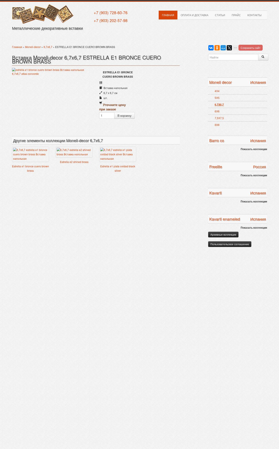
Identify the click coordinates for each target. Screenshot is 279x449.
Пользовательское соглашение (229, 244)
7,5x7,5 (219, 118)
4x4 (217, 91)
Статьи (220, 15)
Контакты (254, 15)
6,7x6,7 (48, 47)
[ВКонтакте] (211, 47)
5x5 (217, 97)
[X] (229, 47)
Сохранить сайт (250, 48)
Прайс (236, 15)
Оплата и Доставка (194, 15)
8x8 (217, 125)
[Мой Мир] (223, 47)
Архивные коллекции (223, 234)
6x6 (217, 111)
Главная (168, 15)
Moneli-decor (33, 47)
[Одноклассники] (217, 47)
